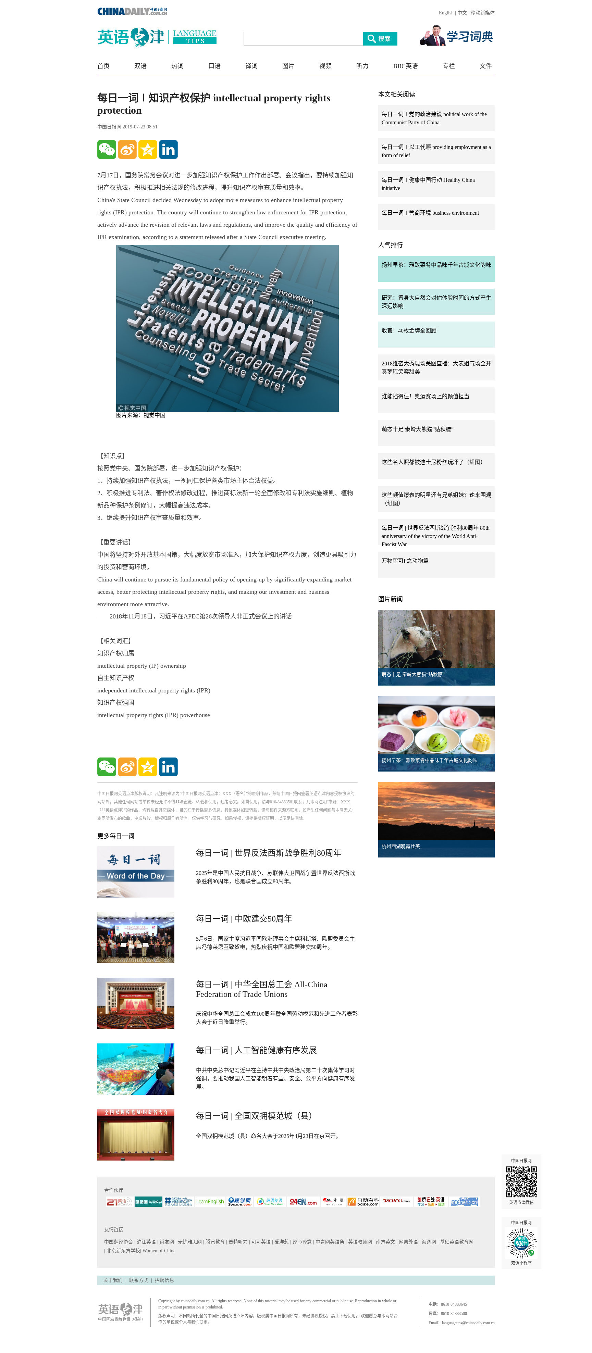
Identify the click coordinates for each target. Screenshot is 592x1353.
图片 (288, 66)
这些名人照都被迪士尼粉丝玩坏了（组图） (434, 462)
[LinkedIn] (168, 149)
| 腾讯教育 (214, 1241)
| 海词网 (428, 1241)
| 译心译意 (301, 1241)
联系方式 (138, 1280)
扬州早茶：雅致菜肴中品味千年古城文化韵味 (436, 265)
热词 (177, 66)
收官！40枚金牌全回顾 (409, 331)
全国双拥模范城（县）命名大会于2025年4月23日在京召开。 (268, 1136)
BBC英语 (405, 66)
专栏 (449, 66)
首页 (103, 66)
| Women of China (157, 1250)
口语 (214, 66)
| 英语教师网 (359, 1241)
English (446, 12)
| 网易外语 (407, 1241)
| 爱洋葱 (281, 1241)
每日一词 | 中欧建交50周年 (244, 918)
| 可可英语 (260, 1241)
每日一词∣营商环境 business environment (430, 213)
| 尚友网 (166, 1241)
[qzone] (147, 149)
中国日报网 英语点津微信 (521, 1181)
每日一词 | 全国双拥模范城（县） (256, 1116)
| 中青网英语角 (329, 1241)
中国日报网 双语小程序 (521, 1243)
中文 (462, 12)
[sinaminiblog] (127, 149)
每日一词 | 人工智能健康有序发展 (256, 1050)
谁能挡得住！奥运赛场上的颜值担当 (425, 396)
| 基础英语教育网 (456, 1241)
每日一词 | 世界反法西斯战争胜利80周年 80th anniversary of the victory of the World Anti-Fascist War (436, 536)
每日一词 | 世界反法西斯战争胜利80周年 (269, 853)
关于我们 (113, 1280)
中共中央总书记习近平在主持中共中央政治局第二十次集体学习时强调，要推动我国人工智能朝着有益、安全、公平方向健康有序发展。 (275, 1078)
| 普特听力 (237, 1241)
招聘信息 (164, 1280)
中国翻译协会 (119, 1241)
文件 (486, 66)
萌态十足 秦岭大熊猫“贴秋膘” (418, 429)
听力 (362, 66)
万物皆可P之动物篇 (405, 561)
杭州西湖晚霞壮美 (401, 846)
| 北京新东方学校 (122, 1250)
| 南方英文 (384, 1241)
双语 (140, 66)
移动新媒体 (483, 12)
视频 (325, 66)
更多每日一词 (115, 836)
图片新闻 (390, 599)
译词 (251, 66)
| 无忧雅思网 (189, 1241)
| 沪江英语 (145, 1241)
